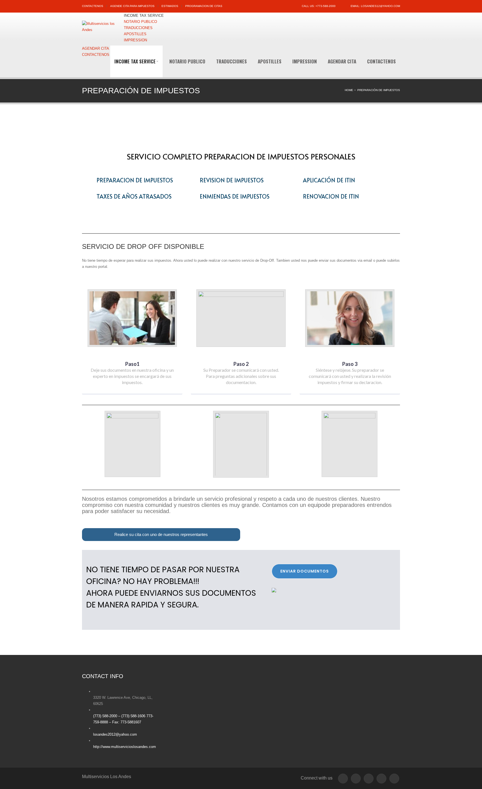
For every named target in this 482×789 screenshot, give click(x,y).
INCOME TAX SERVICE (135, 61)
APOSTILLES (269, 61)
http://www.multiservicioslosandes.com (124, 747)
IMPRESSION (304, 61)
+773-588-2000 (325, 6)
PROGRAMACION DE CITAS (203, 6)
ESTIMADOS (170, 6)
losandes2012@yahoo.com (115, 734)
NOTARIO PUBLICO (187, 61)
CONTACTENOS (92, 6)
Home (349, 90)
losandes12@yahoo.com (380, 6)
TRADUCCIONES (231, 61)
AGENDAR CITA (342, 61)
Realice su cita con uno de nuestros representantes (161, 534)
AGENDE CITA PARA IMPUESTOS (132, 6)
